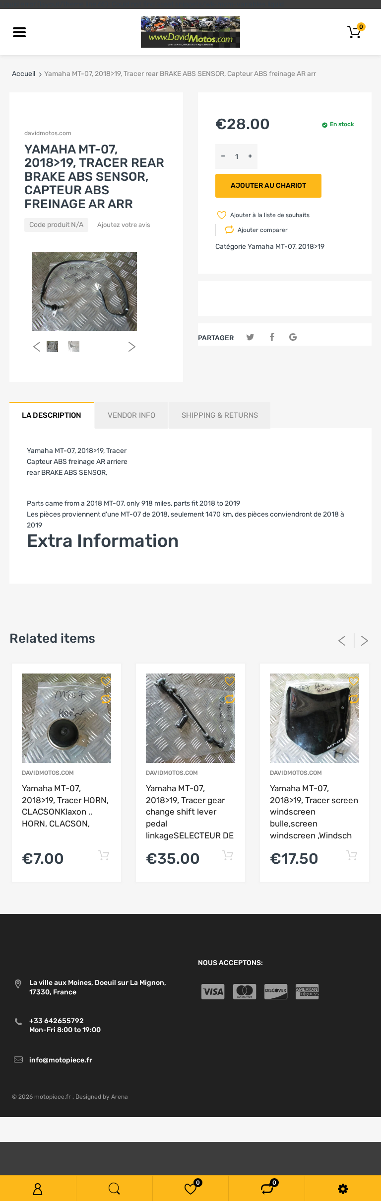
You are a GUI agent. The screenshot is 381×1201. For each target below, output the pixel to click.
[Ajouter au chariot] (103, 856)
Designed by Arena (101, 1096)
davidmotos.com (47, 133)
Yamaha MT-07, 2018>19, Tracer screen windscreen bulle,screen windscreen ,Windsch (314, 811)
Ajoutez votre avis (123, 224)
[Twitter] (250, 337)
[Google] (293, 337)
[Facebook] (271, 337)
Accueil (23, 74)
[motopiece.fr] (190, 31)
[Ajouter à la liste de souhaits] (111, 681)
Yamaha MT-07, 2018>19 (286, 246)
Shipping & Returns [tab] (220, 415)
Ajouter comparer (263, 229)
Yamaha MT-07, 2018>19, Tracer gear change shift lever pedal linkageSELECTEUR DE (190, 811)
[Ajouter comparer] (111, 699)
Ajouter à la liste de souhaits (270, 215)
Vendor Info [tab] (131, 415)
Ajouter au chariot (268, 185)
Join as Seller (48, 570)
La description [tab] (51, 415)
